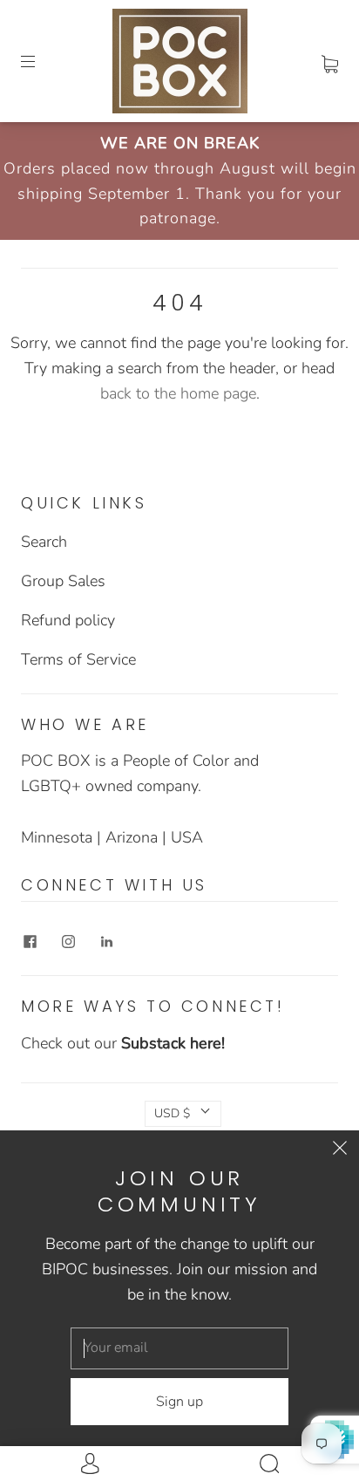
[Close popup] (340, 1149)
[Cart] (330, 61)
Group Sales (63, 580)
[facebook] (29, 942)
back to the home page (178, 393)
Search (44, 541)
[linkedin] (106, 942)
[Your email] (179, 1348)
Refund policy (68, 620)
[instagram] (68, 942)
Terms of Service (78, 659)
